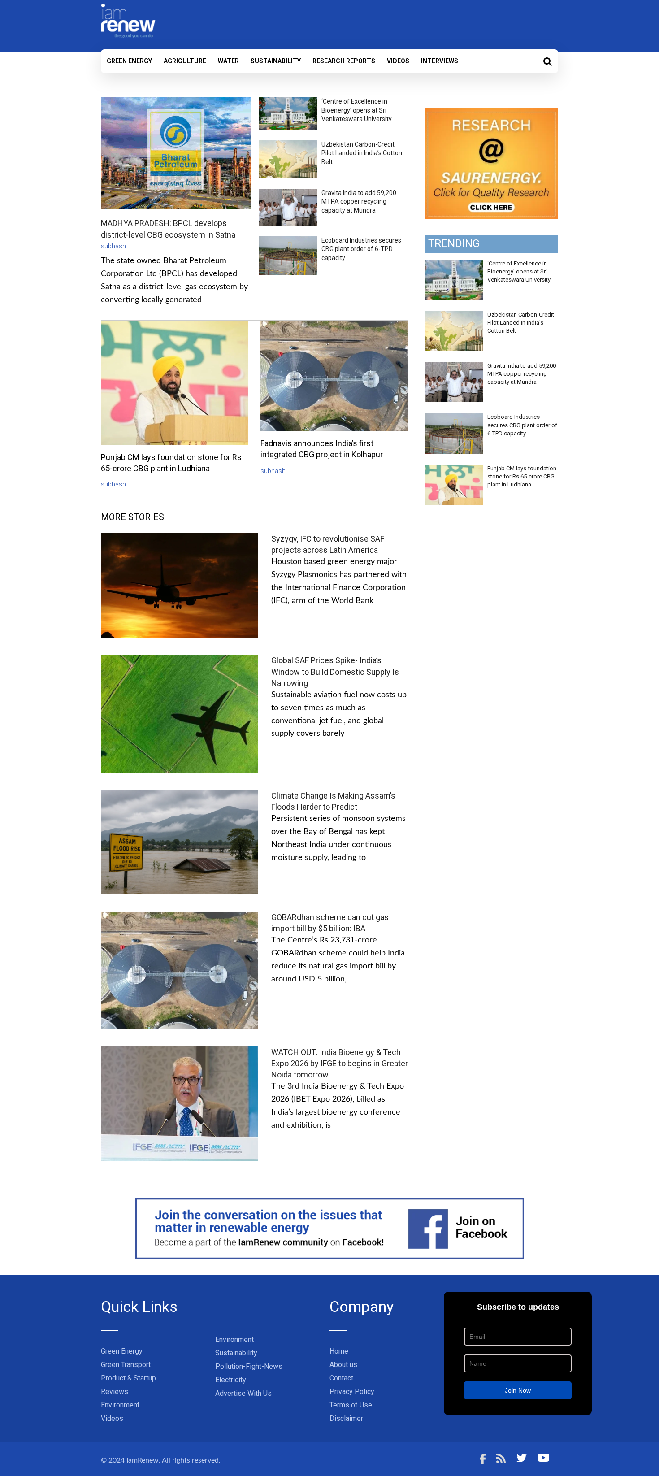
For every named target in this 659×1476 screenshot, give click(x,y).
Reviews (114, 1391)
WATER (228, 61)
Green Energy (129, 61)
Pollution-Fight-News (248, 1366)
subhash (113, 246)
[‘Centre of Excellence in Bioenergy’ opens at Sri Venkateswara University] (454, 264)
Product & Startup (128, 1378)
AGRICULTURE (185, 61)
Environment (120, 1405)
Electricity (230, 1380)
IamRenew (142, 1460)
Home (339, 1351)
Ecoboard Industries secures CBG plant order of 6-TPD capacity (361, 249)
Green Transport (126, 1364)
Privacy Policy (352, 1391)
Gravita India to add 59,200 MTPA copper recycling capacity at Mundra (358, 201)
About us (343, 1364)
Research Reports (343, 61)
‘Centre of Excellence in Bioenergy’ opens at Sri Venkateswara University (356, 110)
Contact (341, 1378)
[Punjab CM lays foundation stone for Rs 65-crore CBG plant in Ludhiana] (454, 469)
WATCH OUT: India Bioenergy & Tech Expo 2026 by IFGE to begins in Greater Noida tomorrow (339, 1063)
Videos (398, 61)
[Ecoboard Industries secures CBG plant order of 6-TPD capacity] (454, 417)
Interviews (439, 61)
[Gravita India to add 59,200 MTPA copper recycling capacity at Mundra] (454, 366)
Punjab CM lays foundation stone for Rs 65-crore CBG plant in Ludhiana (521, 476)
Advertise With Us (243, 1393)
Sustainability (276, 61)
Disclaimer (346, 1418)
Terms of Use (351, 1405)
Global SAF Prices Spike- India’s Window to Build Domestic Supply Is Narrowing (335, 671)
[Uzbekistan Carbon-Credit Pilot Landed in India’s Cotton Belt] (454, 315)
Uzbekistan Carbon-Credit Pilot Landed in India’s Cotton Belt (361, 153)
